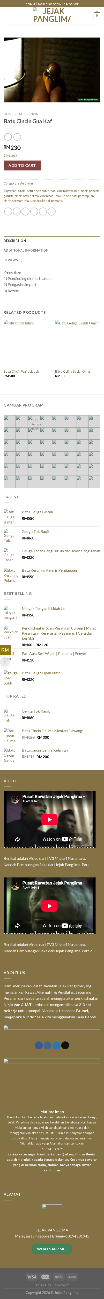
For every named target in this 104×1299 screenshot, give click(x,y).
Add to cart (22, 165)
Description (15, 241)
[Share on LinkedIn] (52, 211)
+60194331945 (76, 1236)
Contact (61, 1285)
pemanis (57, 201)
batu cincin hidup (38, 191)
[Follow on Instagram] (48, 1045)
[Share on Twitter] (26, 211)
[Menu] (6, 16)
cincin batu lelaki (51, 196)
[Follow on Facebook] (39, 1045)
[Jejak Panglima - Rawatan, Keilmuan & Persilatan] (52, 15)
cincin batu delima (27, 196)
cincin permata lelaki (17, 201)
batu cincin (18, 191)
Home (8, 114)
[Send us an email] (65, 1045)
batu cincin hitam (62, 191)
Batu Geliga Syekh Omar (72, 371)
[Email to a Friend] (34, 211)
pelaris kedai (41, 201)
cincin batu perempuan (78, 196)
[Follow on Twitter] (56, 1045)
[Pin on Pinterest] (43, 211)
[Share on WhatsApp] (8, 211)
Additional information (26, 250)
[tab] (52, 241)
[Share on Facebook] (17, 211)
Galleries (43, 1285)
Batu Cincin (28, 114)
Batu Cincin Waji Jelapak (21, 371)
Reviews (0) (13, 260)
